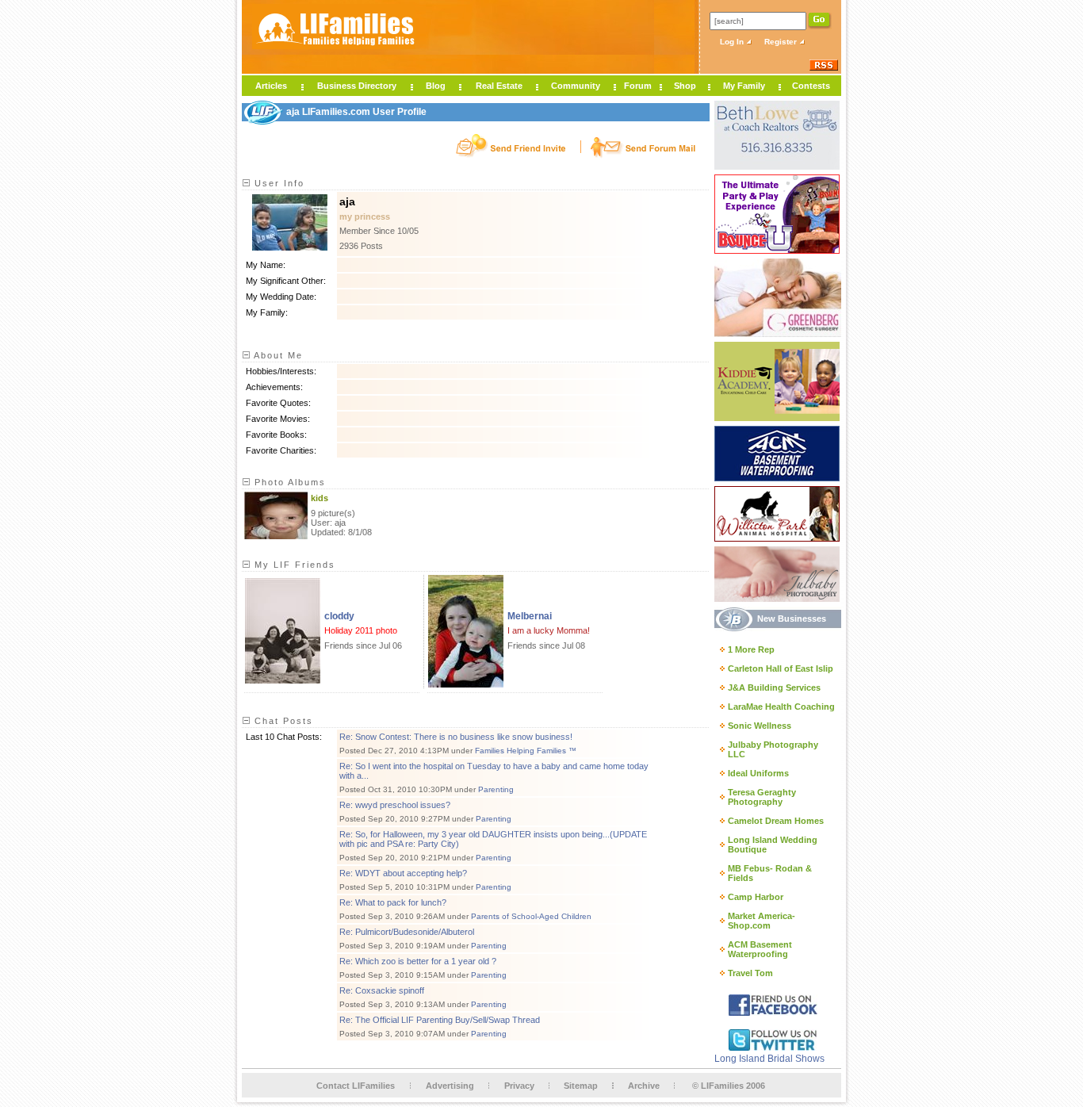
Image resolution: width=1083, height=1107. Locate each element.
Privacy (519, 1085)
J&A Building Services (774, 687)
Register (781, 41)
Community (575, 85)
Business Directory (356, 85)
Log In (733, 41)
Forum (638, 85)
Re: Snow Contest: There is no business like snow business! (455, 736)
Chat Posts (282, 721)
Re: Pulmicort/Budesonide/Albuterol (406, 932)
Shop (685, 85)
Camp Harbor (755, 897)
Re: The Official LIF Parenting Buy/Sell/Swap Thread (439, 1020)
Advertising (450, 1085)
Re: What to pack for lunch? (392, 902)
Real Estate (499, 85)
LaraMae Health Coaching (781, 706)
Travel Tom (750, 973)
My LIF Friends (293, 564)
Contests (811, 85)
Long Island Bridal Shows (769, 1058)
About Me (277, 355)
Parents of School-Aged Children (531, 916)
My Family (744, 85)
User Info (277, 183)
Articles (271, 85)
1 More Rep (751, 649)
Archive (644, 1085)
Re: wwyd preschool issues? (394, 805)
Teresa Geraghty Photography (762, 796)
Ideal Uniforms (758, 773)
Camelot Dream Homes (776, 820)
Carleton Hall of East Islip (780, 668)
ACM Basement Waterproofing (760, 949)
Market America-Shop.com (761, 920)
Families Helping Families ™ (525, 750)
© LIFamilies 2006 (728, 1085)
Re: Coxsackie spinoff (381, 990)
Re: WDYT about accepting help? (403, 873)
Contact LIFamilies (355, 1085)
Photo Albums (288, 482)
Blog (436, 85)
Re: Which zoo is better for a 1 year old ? (417, 961)
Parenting (496, 789)
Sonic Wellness (759, 725)
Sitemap (581, 1085)
